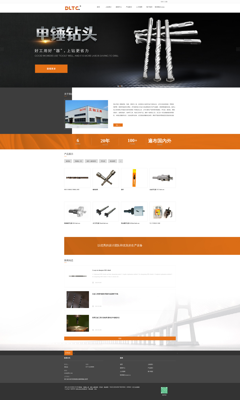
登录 (162, 2)
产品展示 (150, 368)
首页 (121, 364)
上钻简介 (150, 364)
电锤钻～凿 (78, 161)
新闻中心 (122, 368)
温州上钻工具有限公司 (81, 389)
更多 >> (118, 125)
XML (95, 389)
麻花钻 (68, 161)
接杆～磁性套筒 (91, 161)
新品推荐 (112, 161)
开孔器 (103, 161)
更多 (120, 338)
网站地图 (90, 389)
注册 (166, 2)
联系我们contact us (125, 375)
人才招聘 (122, 371)
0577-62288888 (90, 367)
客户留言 (150, 371)
